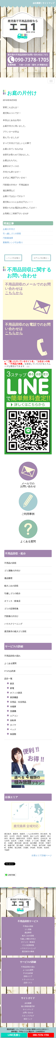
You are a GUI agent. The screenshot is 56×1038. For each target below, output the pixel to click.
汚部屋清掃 (8, 237)
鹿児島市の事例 (28, 951)
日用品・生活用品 (18, 701)
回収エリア (28, 976)
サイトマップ (49, 2)
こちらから (14, 292)
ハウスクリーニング (13, 623)
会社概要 (37, 2)
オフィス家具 (16, 692)
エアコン (14, 715)
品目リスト (28, 982)
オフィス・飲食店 (12, 600)
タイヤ (13, 724)
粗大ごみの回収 (11, 585)
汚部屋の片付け (11, 616)
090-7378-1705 (41, 1035)
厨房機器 (14, 697)
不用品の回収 (10, 562)
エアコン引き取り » (41, 258)
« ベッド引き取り (13, 258)
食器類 (13, 733)
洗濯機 (13, 711)
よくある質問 (10, 663)
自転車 (13, 720)
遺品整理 (8, 578)
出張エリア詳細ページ (42, 855)
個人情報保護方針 (28, 1006)
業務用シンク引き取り (13, 242)
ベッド (13, 729)
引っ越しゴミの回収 (12, 233)
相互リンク (28, 1018)
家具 (12, 683)
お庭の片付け (9, 228)
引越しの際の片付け (28, 938)
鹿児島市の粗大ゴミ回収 (15, 631)
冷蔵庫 (13, 706)
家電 (12, 688)
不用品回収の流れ (12, 655)
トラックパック (28, 979)
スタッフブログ (28, 1015)
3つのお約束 (10, 670)
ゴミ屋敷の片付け (12, 570)
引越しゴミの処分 (12, 593)
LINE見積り (14, 1035)
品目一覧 (8, 678)
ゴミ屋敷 (28, 929)
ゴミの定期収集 (11, 608)
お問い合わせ (28, 1012)
